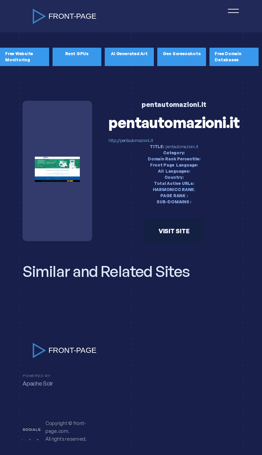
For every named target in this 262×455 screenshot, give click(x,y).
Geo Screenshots (182, 53)
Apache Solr (38, 384)
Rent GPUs (77, 53)
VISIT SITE (174, 231)
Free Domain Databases (228, 56)
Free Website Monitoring (19, 56)
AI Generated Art (129, 53)
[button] (230, 16)
